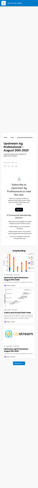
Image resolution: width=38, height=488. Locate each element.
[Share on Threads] (12, 166)
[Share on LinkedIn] (16, 166)
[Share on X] (8, 166)
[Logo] (3, 3)
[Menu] (36, 3)
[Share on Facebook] (5, 166)
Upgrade (19, 209)
